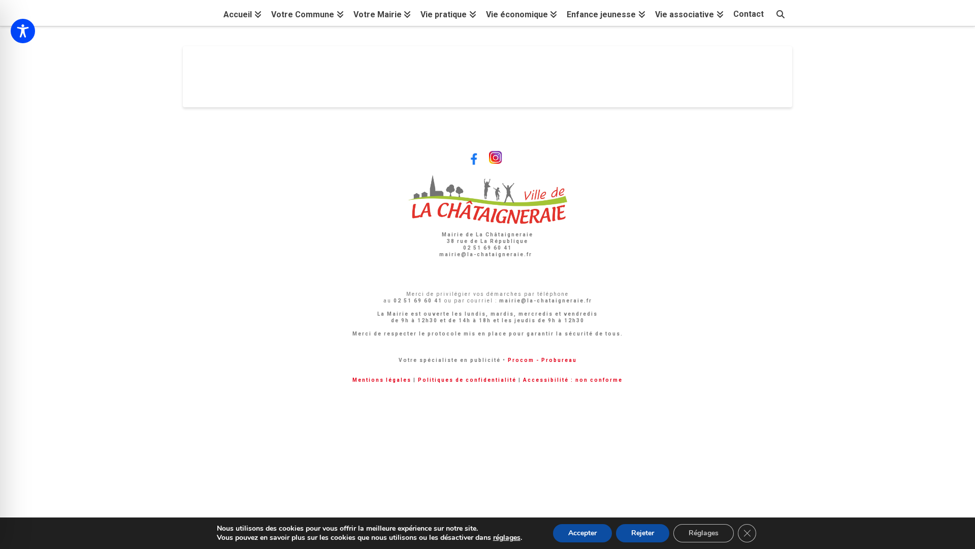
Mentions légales (381, 380)
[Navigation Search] (780, 13)
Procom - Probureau (542, 360)
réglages (507, 537)
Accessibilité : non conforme (573, 380)
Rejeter (642, 533)
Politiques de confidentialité (467, 380)
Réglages (704, 533)
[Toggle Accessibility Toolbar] (23, 31)
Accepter (582, 533)
